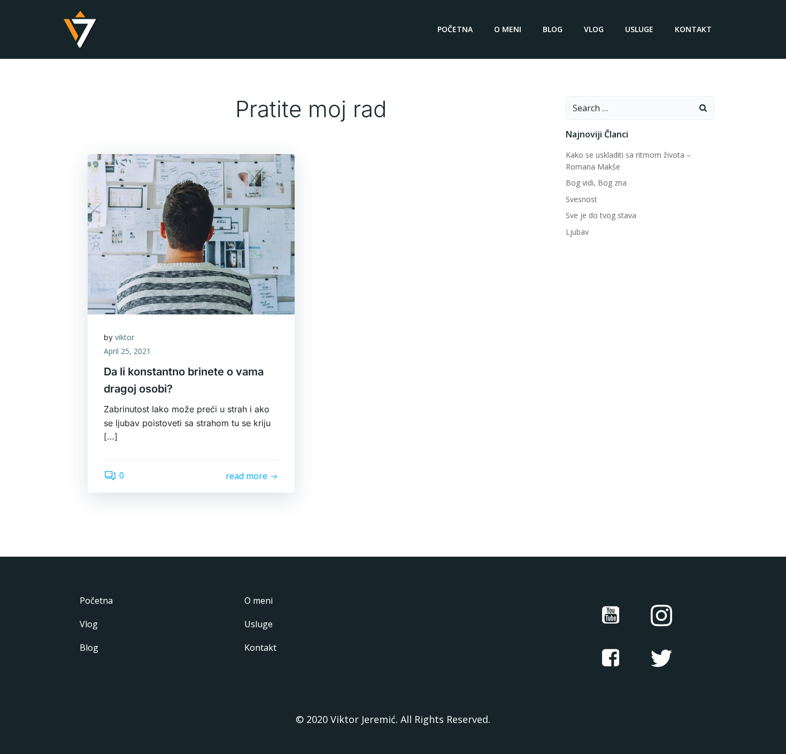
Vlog (594, 29)
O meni (507, 29)
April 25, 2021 (127, 351)
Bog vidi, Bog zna (596, 183)
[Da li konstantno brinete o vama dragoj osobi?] (191, 233)
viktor (124, 337)
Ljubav (577, 232)
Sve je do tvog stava (601, 215)
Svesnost (581, 199)
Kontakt (693, 29)
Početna (455, 29)
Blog (552, 29)
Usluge (639, 29)
